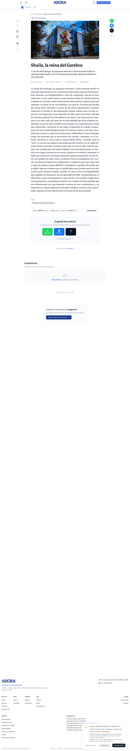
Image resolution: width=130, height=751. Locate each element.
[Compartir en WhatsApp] (112, 21)
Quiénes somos (80, 748)
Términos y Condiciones (8, 731)
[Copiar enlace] (112, 35)
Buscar (38, 703)
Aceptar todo (118, 745)
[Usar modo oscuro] (94, 2)
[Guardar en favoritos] (17, 31)
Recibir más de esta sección (57, 317)
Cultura (15, 700)
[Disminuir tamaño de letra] (17, 25)
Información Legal (7, 722)
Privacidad (59, 748)
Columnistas (28, 703)
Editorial (27, 700)
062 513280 (81, 725)
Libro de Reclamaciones (8, 738)
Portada (38, 700)
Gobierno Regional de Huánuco (43, 203)
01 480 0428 (82, 721)
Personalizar (105, 745)
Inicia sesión (56, 280)
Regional (28, 7)
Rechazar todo (91, 745)
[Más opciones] (17, 49)
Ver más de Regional (64, 239)
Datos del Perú (40, 706)
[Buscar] (26, 2)
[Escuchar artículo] (17, 43)
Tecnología (16, 703)
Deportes (4, 703)
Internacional (5, 709)
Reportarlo (70, 248)
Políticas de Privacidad (8, 725)
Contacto (125, 703)
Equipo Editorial (6, 728)
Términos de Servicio (68, 748)
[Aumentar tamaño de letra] (17, 21)
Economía (4, 706)
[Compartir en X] (112, 30)
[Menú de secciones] (21, 2)
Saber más (105, 731)
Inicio (33, 14)
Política (4, 700)
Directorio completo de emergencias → (78, 730)
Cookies (4, 735)
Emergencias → (92, 210)
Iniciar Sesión (124, 700)
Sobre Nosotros (6, 719)
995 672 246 (82, 719)
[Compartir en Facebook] (112, 26)
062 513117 (79, 723)
